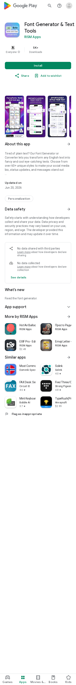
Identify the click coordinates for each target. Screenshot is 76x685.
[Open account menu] (69, 6)
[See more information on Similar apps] (69, 357)
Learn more (24, 252)
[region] (38, 49)
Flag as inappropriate (23, 414)
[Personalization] (19, 199)
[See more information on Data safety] (69, 209)
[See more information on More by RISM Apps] (69, 317)
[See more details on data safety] (18, 277)
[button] (19, 52)
